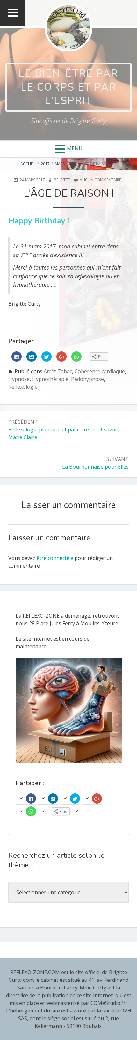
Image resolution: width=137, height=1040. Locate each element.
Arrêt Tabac (58, 371)
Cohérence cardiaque (100, 371)
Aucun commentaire (100, 180)
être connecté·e (55, 558)
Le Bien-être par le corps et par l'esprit (68, 87)
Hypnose (19, 378)
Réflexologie (23, 386)
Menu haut (13, 25)
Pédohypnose (87, 378)
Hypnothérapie (50, 378)
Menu (75, 148)
